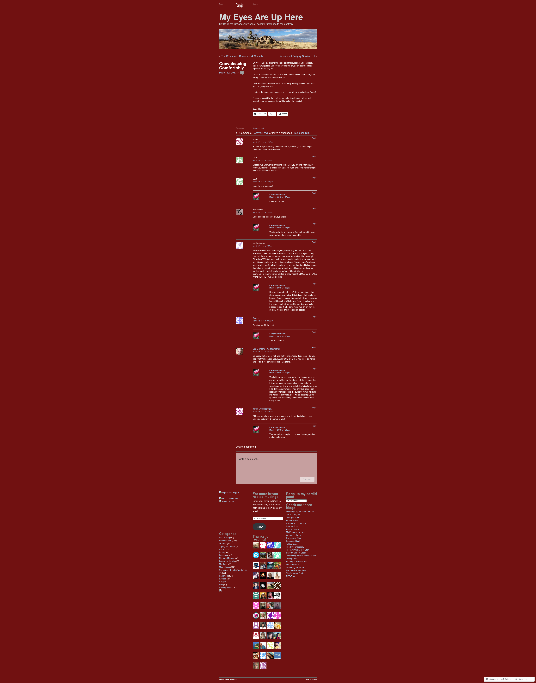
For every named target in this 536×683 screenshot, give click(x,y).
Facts (221, 549)
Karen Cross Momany (262, 408)
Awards (255, 4)
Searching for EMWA (295, 567)
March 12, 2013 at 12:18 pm (263, 142)
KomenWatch (292, 520)
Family (222, 552)
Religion (222, 581)
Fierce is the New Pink (296, 570)
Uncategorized (258, 128)
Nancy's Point (292, 526)
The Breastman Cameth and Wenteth (242, 56)
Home (221, 4)
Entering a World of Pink (297, 561)
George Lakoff (292, 517)
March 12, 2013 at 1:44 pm (263, 212)
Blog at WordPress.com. (228, 679)
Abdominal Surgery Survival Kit (297, 56)
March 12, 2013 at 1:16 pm (263, 160)
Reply (314, 138)
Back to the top (311, 679)
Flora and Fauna (226, 558)
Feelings (223, 555)
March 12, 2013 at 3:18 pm (263, 320)
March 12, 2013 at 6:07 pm (279, 197)
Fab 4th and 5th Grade (296, 552)
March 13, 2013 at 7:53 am (279, 430)
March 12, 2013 (228, 72)
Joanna (256, 318)
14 (242, 72)
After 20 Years (292, 529)
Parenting (223, 575)
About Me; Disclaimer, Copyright (240, 5)
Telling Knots (291, 543)
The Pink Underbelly (295, 546)
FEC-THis (290, 576)
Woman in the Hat (294, 535)
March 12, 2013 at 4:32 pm (263, 351)
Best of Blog (224, 537)
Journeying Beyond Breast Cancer (301, 555)
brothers (223, 543)
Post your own (261, 133)
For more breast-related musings (266, 495)
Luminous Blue (292, 564)
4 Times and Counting (296, 523)
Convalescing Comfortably (232, 65)
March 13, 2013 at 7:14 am (263, 411)
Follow (259, 526)
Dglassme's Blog (293, 538)
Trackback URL (301, 133)
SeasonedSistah (293, 541)
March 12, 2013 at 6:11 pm (279, 372)
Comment (307, 479)
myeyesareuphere (277, 194)
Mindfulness (224, 567)
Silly (221, 584)
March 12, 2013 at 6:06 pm (279, 288)
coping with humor (227, 546)
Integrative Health (227, 561)
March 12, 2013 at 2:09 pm (263, 246)
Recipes (222, 578)
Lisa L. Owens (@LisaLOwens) (266, 348)
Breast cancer (225, 540)
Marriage (223, 564)
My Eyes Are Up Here (261, 16)
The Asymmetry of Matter (297, 549)
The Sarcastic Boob (294, 573)
